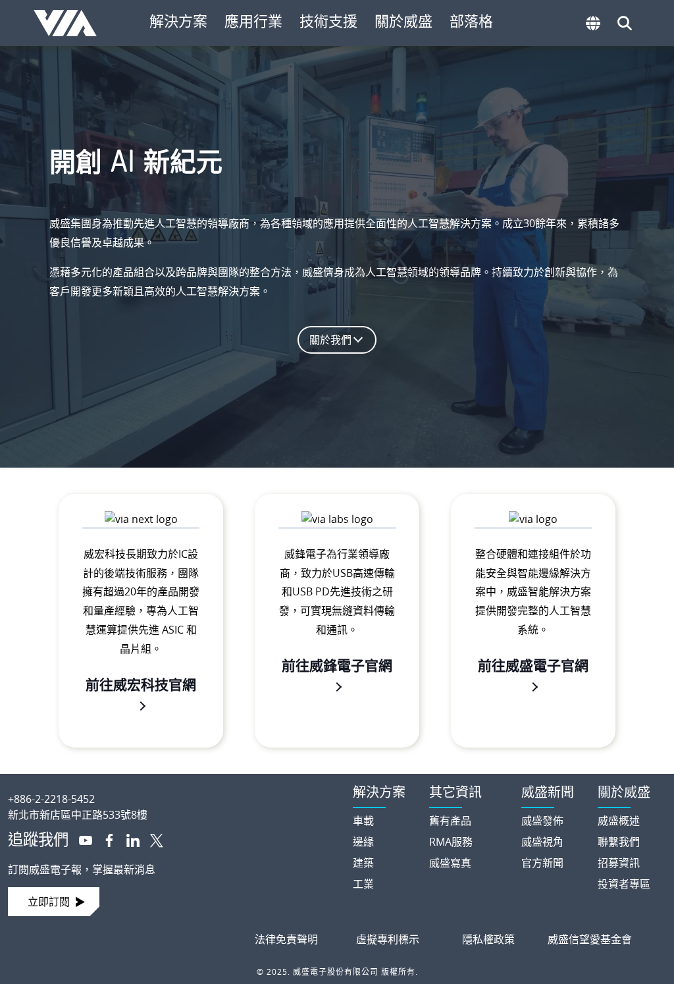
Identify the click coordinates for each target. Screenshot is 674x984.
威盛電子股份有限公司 (70, 23)
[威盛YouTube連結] (80, 839)
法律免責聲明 (286, 939)
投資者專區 (624, 884)
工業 (363, 884)
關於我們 (330, 340)
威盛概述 (619, 820)
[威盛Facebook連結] (104, 839)
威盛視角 (542, 841)
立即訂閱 (49, 901)
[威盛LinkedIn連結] (128, 839)
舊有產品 (450, 820)
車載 (363, 820)
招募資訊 (619, 863)
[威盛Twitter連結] (151, 839)
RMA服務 (451, 841)
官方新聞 (542, 863)
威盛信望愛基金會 (590, 939)
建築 (363, 863)
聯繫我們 (619, 841)
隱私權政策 (488, 939)
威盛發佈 (542, 820)
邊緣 (363, 841)
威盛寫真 (450, 863)
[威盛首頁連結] (168, 788)
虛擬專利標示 (387, 939)
